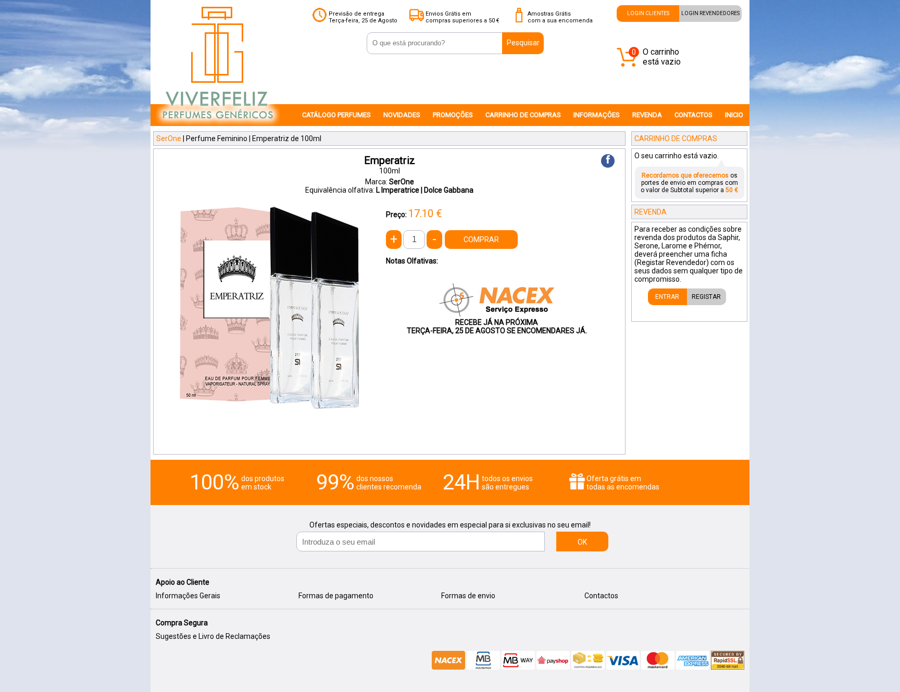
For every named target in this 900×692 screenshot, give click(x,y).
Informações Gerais (188, 596)
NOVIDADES (401, 115)
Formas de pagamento (335, 596)
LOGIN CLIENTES (648, 13)
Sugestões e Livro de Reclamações (213, 636)
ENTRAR (667, 296)
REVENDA (647, 115)
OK (582, 542)
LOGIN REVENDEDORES (710, 13)
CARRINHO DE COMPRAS (523, 115)
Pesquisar (523, 43)
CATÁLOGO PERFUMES (336, 115)
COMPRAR (481, 239)
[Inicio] (218, 125)
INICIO (734, 115)
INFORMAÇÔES (596, 115)
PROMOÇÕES (453, 115)
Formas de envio (468, 596)
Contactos (601, 596)
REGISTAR (706, 296)
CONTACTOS (693, 115)
